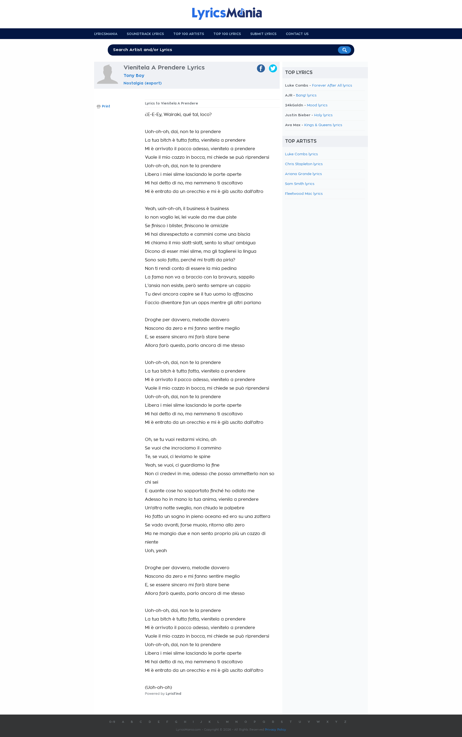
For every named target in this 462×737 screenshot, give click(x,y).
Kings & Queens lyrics (323, 125)
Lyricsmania (105, 34)
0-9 (112, 721)
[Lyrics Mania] (231, 14)
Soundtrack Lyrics (145, 34)
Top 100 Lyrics (227, 34)
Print (106, 106)
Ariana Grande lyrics (303, 174)
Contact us (297, 34)
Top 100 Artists (188, 34)
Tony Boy (134, 75)
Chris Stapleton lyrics (304, 164)
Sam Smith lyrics (299, 184)
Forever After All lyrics (332, 85)
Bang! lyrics (306, 95)
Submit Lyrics (263, 34)
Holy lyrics (323, 115)
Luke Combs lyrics (301, 154)
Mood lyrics (317, 105)
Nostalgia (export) (143, 83)
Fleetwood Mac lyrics (304, 194)
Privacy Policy (275, 729)
